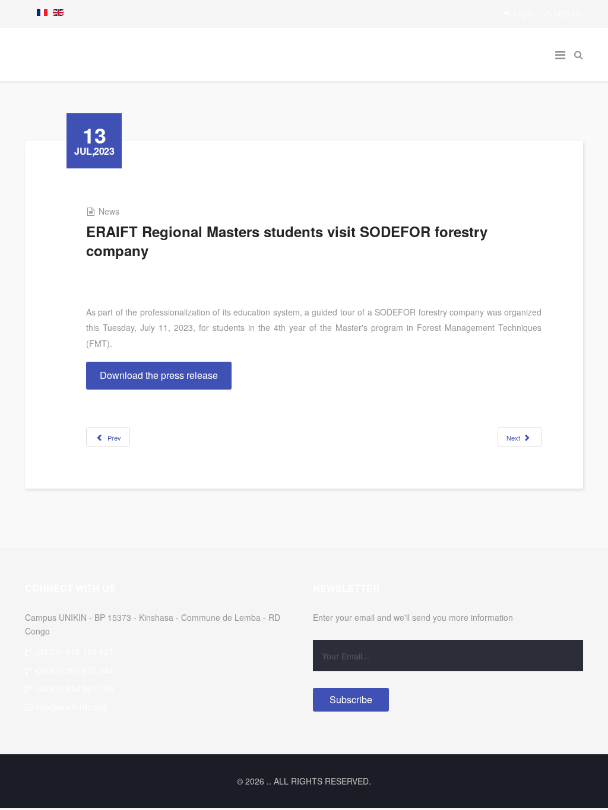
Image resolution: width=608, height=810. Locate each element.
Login (523, 12)
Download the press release (159, 375)
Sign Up (567, 12)
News (109, 211)
